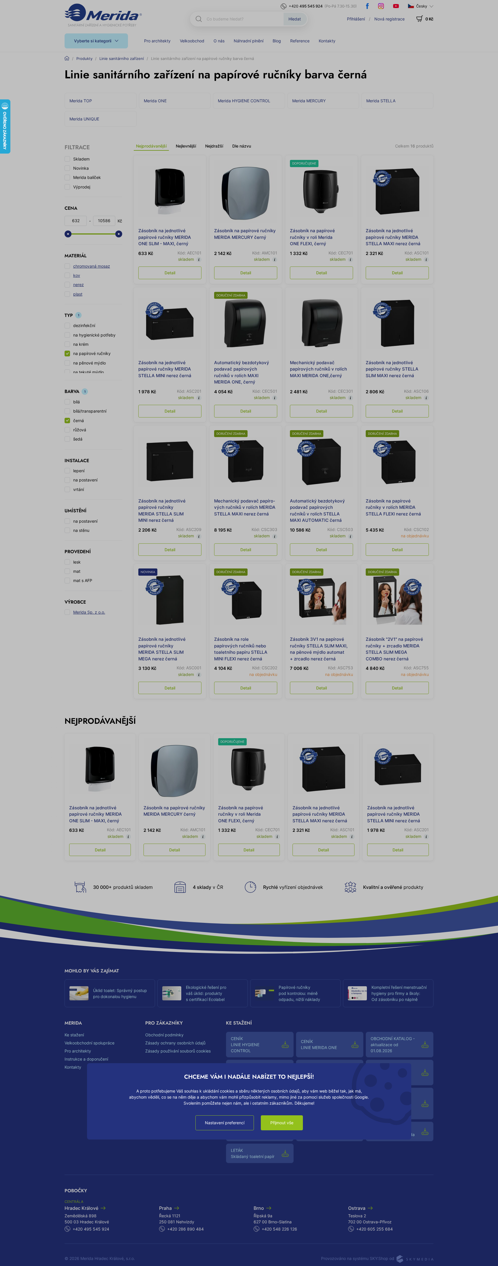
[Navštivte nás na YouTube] (396, 6)
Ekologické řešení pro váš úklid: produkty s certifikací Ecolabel (206, 993)
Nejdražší (214, 145)
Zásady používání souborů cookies (178, 1050)
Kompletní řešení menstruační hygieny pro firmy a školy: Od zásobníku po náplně (399, 993)
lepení (78, 470)
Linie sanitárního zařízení (121, 58)
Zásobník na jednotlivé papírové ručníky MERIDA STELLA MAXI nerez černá (393, 237)
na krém (80, 344)
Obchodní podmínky (164, 1034)
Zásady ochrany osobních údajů (175, 1042)
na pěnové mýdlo (89, 362)
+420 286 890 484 (185, 1229)
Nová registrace (389, 18)
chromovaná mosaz (91, 266)
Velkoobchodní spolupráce (89, 1042)
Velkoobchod (192, 40)
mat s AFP (82, 580)
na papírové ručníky (92, 353)
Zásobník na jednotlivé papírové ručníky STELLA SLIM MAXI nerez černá (392, 369)
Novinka (81, 168)
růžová (79, 429)
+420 (306, 6)
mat (76, 571)
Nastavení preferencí (224, 1122)
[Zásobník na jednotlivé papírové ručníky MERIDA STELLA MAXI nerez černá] (397, 191)
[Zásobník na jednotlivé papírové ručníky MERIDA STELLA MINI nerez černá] (169, 323)
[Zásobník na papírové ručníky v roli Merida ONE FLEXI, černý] (321, 191)
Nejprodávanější (151, 145)
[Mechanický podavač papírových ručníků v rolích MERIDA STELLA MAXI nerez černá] (245, 461)
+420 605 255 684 (374, 1229)
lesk (77, 562)
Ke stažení (74, 1034)
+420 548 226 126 (279, 1229)
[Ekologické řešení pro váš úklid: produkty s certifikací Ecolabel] (171, 993)
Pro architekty (157, 40)
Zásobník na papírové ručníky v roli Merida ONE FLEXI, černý (312, 237)
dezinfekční (84, 325)
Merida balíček (87, 177)
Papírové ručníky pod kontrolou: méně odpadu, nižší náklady (299, 993)
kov (76, 275)
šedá (77, 439)
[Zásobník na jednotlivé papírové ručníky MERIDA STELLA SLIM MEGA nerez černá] (169, 600)
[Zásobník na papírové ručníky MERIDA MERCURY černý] (245, 191)
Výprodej (81, 186)
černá (78, 420)
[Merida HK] (103, 15)
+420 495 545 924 (91, 1229)
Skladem (81, 158)
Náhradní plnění (248, 40)
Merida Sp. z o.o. (89, 612)
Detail (170, 272)
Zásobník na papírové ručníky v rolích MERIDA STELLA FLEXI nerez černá (393, 507)
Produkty (84, 58)
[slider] (68, 233)
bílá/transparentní (89, 411)
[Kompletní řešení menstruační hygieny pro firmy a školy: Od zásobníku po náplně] (357, 993)
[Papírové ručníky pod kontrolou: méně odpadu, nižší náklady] (264, 993)
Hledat (294, 18)
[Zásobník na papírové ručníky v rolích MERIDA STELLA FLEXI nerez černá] (397, 461)
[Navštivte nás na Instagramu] (381, 6)
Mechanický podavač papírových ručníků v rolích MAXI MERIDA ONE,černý (318, 369)
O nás (219, 40)
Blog (277, 40)
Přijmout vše (281, 1122)
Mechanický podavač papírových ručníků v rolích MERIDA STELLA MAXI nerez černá (245, 507)
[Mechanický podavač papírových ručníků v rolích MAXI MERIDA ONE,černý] (321, 323)
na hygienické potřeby (94, 334)
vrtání (78, 489)
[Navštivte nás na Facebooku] (367, 6)
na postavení (85, 479)
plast (77, 294)
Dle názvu (241, 145)
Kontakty (327, 40)
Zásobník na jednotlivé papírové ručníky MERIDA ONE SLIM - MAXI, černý (164, 237)
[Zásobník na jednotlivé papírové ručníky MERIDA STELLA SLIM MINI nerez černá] (169, 461)
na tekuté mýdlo (88, 372)
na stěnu (81, 530)
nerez (78, 284)
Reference (300, 40)
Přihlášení (356, 18)
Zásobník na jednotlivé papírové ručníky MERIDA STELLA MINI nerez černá (164, 369)
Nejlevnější (186, 145)
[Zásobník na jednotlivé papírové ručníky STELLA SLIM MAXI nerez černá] (397, 323)
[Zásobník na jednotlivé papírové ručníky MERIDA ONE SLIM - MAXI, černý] (169, 191)
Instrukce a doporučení (86, 1059)
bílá (76, 401)
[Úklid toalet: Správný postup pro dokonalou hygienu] (78, 993)
